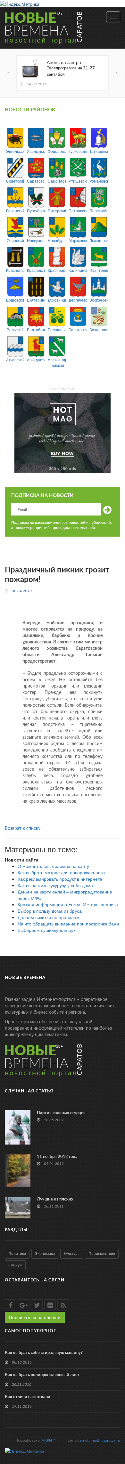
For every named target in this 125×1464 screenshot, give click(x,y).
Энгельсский (15, 151)
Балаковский (78, 329)
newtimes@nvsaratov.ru (100, 1440)
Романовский (98, 181)
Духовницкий (57, 300)
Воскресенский (98, 300)
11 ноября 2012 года (57, 1157)
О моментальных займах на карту (53, 866)
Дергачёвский (78, 300)
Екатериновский (36, 300)
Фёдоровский (57, 151)
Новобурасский (57, 240)
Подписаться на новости (35, 1317)
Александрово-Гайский (57, 362)
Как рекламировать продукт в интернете (60, 879)
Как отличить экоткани (27, 1397)
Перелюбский (98, 210)
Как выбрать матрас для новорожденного (61, 872)
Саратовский (36, 181)
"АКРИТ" (48, 1440)
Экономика (45, 1253)
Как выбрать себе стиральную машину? (44, 1353)
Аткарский (15, 359)
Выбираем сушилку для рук (46, 930)
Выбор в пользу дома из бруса (50, 911)
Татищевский (98, 151)
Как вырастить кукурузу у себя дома (55, 885)
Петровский (78, 210)
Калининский (78, 270)
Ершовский (15, 300)
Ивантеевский (98, 270)
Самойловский (57, 181)
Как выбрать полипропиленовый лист (42, 1375)
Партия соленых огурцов (61, 1113)
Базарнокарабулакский (98, 329)
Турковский (78, 151)
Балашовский (57, 329)
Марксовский (78, 240)
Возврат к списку (22, 828)
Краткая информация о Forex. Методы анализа (68, 904)
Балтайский (36, 329)
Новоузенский (36, 240)
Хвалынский (36, 151)
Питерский (57, 210)
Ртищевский (78, 181)
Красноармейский (57, 270)
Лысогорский (98, 240)
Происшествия (101, 1253)
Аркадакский (36, 359)
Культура (71, 1253)
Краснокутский (36, 270)
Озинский (15, 240)
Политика (17, 1253)
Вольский (15, 329)
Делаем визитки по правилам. (49, 917)
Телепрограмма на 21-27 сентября (71, 71)
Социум (15, 1265)
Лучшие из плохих (55, 1199)
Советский (15, 181)
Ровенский (15, 210)
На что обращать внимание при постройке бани (68, 923)
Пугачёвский (36, 210)
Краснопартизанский (15, 270)
